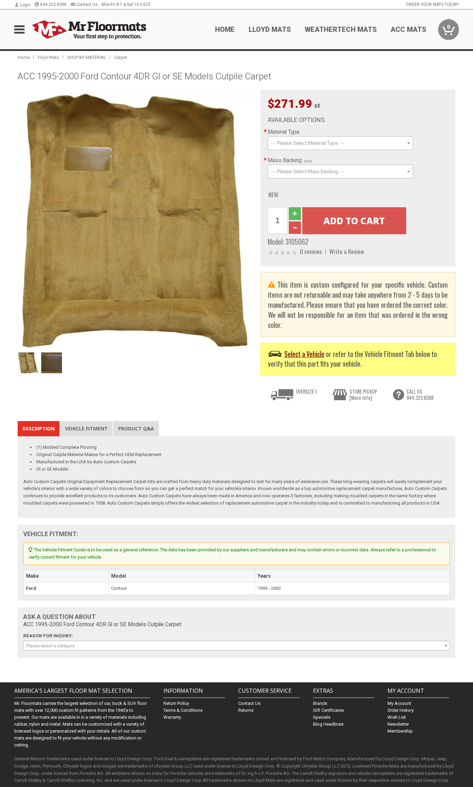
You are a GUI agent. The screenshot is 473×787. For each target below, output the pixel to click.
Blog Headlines (328, 724)
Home (225, 29)
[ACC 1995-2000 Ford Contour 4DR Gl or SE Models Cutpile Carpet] (135, 219)
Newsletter (398, 724)
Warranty (172, 717)
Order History (400, 710)
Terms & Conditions (183, 710)
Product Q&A (136, 428)
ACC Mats (408, 29)
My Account (399, 703)
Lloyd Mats (270, 29)
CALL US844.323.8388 (420, 394)
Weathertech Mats (341, 29)
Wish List (396, 717)
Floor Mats (48, 57)
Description (39, 428)
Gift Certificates (328, 710)
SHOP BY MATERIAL (86, 57)
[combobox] (340, 143)
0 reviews (311, 251)
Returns (245, 710)
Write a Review (346, 251)
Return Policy (176, 703)
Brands (320, 703)
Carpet (120, 57)
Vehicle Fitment (86, 428)
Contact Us (87, 4)
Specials (321, 717)
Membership (400, 731)
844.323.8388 (53, 4)
